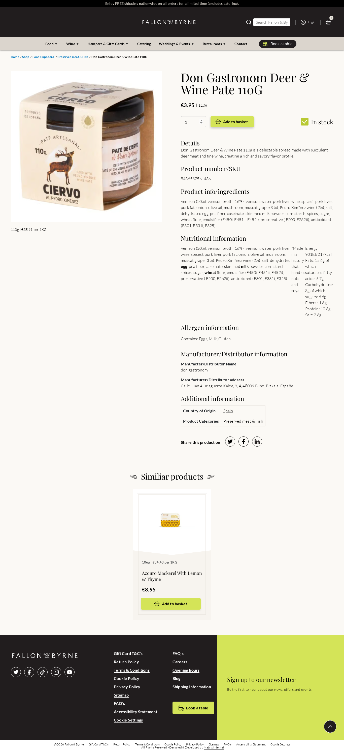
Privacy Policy (127, 686)
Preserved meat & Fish (72, 56)
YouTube (69, 672)
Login (311, 22)
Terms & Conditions (132, 670)
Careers (180, 661)
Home (15, 56)
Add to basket (235, 121)
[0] (329, 22)
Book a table (281, 43)
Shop (25, 56)
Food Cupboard (43, 56)
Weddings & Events (174, 44)
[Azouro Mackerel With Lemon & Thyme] (172, 514)
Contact (240, 44)
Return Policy (126, 661)
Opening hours (186, 670)
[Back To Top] (330, 726)
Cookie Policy (126, 678)
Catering (144, 44)
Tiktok (43, 672)
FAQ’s (119, 703)
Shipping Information (192, 686)
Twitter (16, 672)
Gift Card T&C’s (128, 653)
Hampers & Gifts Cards (106, 44)
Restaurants (212, 44)
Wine (70, 44)
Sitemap (121, 695)
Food (49, 44)
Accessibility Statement (135, 711)
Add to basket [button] (174, 603)
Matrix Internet (214, 747)
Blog (177, 678)
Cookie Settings (128, 719)
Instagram (56, 672)
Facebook (29, 672)
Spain (228, 410)
